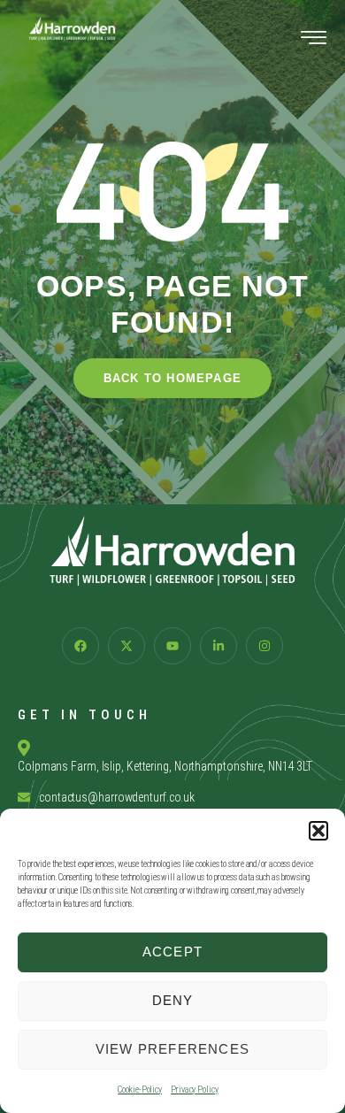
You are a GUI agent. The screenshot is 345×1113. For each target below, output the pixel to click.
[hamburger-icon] (314, 40)
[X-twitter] (126, 645)
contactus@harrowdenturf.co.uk (117, 797)
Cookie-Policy (140, 1089)
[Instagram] (264, 645)
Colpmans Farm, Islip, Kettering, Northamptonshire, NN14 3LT (165, 766)
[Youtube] (172, 645)
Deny (173, 1000)
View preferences (172, 1048)
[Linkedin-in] (218, 645)
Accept (172, 951)
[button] (318, 831)
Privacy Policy (194, 1089)
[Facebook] (80, 645)
